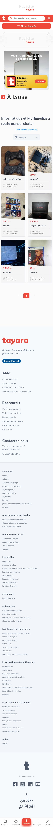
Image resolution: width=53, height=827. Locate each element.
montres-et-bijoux (9, 637)
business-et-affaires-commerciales (16, 617)
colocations (6, 561)
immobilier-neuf (8, 598)
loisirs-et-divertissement (16, 702)
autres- (5, 743)
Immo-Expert (11, 361)
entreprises (8, 606)
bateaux (5, 500)
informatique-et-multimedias (18, 662)
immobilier (8, 557)
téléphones (6, 684)
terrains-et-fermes (9, 586)
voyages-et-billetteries (11, 731)
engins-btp (6, 497)
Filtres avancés (9, 417)
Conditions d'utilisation (13, 387)
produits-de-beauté (10, 640)
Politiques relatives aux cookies (16, 391)
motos (5, 476)
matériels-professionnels (12, 610)
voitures (5, 479)
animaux (5, 717)
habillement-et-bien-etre (16, 628)
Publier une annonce (11, 409)
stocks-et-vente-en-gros (12, 621)
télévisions (6, 680)
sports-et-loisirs (8, 710)
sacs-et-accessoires (10, 647)
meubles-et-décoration (11, 526)
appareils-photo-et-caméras (13, 677)
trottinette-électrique (10, 707)
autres (6, 739)
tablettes (5, 694)
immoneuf (8, 593)
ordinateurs (7, 670)
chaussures (7, 651)
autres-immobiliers (10, 582)
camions (5, 507)
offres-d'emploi (8, 546)
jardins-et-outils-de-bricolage (13, 519)
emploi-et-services (12, 534)
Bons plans (7, 429)
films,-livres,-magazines (11, 721)
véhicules (7, 471)
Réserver (40, 81)
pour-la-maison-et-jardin (16, 515)
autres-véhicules (9, 493)
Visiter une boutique (11, 413)
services (5, 549)
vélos (4, 724)
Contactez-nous (9, 379)
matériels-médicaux (10, 614)
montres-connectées (10, 673)
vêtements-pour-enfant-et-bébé (15, 654)
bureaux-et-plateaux (10, 579)
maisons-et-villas (9, 565)
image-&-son (7, 666)
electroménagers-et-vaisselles (14, 523)
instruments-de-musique (12, 728)
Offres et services (10, 425)
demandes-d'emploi (10, 539)
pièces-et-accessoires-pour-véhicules (17, 504)
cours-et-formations (10, 542)
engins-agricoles (8, 490)
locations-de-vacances (11, 572)
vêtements (6, 644)
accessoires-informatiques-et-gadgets (17, 687)
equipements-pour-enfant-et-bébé (16, 633)
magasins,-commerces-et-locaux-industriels (20, 568)
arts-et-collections (9, 714)
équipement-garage (10, 483)
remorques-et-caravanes (12, 486)
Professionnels (9, 383)
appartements (7, 575)
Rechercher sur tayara (12, 421)
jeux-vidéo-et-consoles (11, 691)
